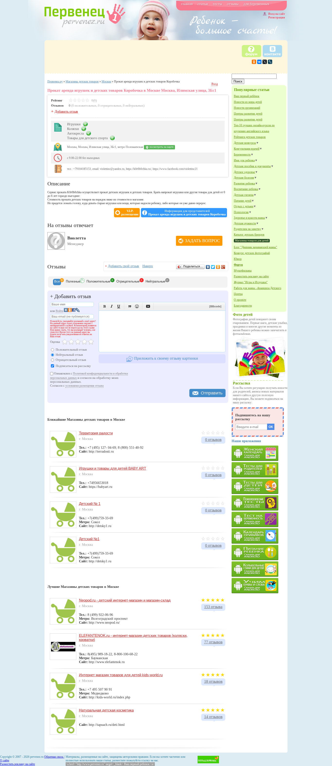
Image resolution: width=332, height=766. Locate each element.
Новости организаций (247, 107)
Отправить (211, 393)
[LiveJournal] (270, 62)
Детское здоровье (244, 172)
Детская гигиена (243, 195)
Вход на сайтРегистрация (276, 15)
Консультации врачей (246, 148)
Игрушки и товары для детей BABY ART (112, 468)
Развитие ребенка (244, 183)
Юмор (238, 259)
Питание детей (242, 200)
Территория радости (96, 433)
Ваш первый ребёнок (246, 96)
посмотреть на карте (161, 147)
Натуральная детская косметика (106, 710)
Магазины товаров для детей (252, 240)
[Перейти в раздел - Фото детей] (260, 379)
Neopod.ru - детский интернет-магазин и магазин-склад (125, 600)
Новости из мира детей (248, 102)
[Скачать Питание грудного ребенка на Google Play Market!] (260, 552)
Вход (214, 84)
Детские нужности (245, 223)
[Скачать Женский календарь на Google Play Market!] (260, 453)
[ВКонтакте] (259, 62)
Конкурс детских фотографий (252, 253)
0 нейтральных (133, 105)
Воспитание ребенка (246, 189)
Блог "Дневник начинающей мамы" (255, 247)
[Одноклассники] (254, 62)
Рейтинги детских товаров (250, 137)
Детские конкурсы (245, 143)
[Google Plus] (223, 267)
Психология (241, 212)
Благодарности (243, 305)
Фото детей (243, 314)
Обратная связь (54, 756)
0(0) (94, 100)
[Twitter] (213, 267)
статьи (203, 4)
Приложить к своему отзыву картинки (165, 358)
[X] (264, 62)
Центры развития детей (248, 113)
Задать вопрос (202, 240)
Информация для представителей (187, 212)
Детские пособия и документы (252, 166)
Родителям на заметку (247, 229)
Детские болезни (244, 177)
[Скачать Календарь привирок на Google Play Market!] (260, 536)
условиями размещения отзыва (84, 385)
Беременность (242, 154)
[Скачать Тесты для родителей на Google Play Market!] (260, 469)
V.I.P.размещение (130, 212)
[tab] (57, 282)
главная (187, 4)
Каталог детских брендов (249, 234)
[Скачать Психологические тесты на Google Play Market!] (260, 503)
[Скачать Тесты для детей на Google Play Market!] (260, 486)
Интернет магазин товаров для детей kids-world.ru (121, 675)
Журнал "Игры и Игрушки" (251, 282)
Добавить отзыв (66, 111)
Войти (59, 311)
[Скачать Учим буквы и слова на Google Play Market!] (260, 585)
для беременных (257, 4)
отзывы (233, 4)
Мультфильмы (243, 270)
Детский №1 (89, 539)
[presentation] (57, 282)
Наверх (147, 266)
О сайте (4, 760)
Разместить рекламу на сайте (251, 276)
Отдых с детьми (243, 206)
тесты (217, 4)
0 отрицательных (110, 105)
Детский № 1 (89, 504)
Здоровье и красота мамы (249, 217)
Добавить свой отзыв (123, 266)
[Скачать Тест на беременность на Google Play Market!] (260, 519)
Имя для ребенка (244, 160)
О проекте (240, 299)
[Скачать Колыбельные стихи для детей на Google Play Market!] (260, 569)
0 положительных (84, 105)
